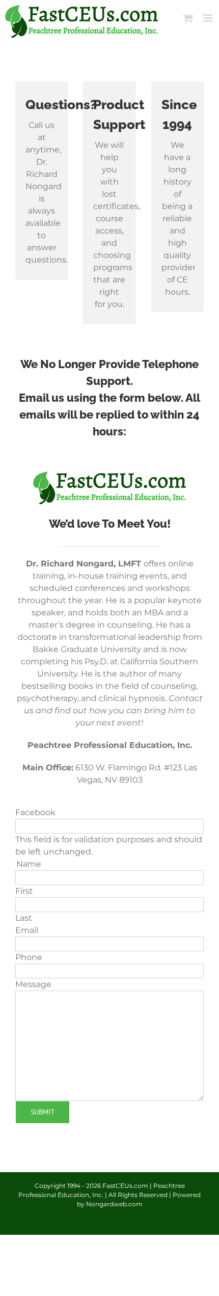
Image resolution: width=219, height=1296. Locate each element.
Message (33, 984)
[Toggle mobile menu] (208, 18)
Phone (28, 957)
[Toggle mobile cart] (188, 18)
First (24, 891)
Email (26, 930)
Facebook (35, 812)
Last (23, 918)
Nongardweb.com (114, 1204)
